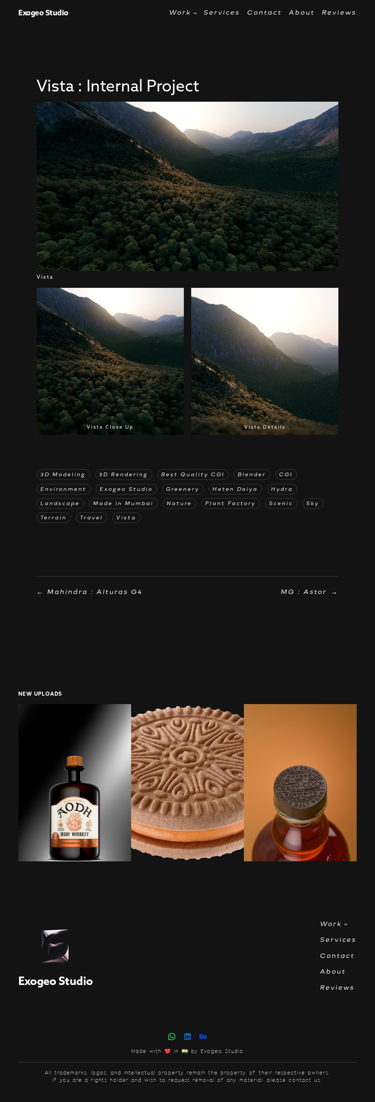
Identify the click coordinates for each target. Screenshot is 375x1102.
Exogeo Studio (43, 12)
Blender (252, 474)
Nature (179, 503)
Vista (126, 518)
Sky (313, 503)
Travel (91, 518)
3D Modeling (63, 474)
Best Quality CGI (193, 474)
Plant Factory (230, 503)
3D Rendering (123, 474)
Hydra (282, 489)
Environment (64, 489)
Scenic (281, 503)
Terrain (54, 518)
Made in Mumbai (123, 503)
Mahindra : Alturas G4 (95, 591)
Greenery (183, 489)
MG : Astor (304, 591)
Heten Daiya (235, 489)
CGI (286, 474)
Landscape (60, 503)
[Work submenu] (195, 12)
